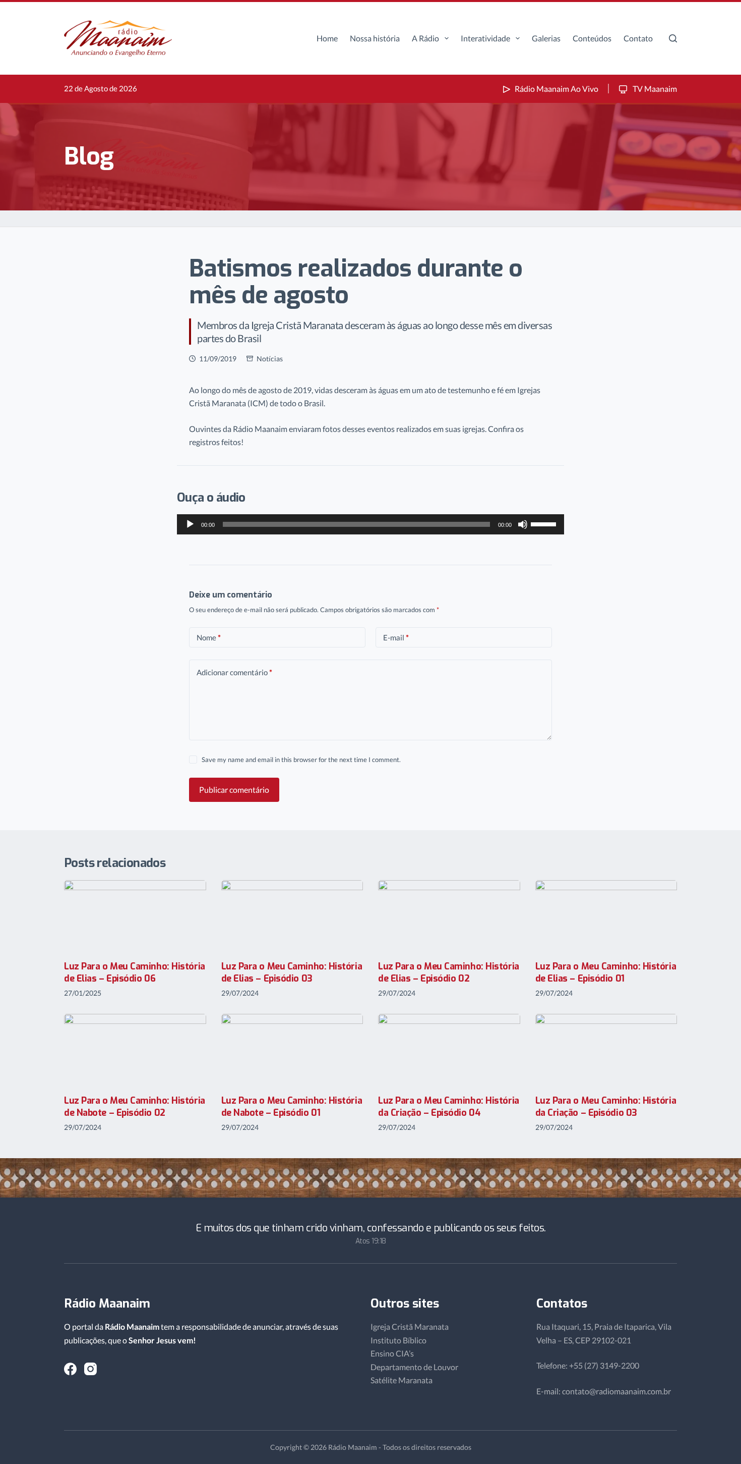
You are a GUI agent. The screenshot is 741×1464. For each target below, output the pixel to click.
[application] (370, 524)
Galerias (546, 38)
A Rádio (425, 38)
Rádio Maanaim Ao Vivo (556, 88)
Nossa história (375, 38)
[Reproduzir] (190, 524)
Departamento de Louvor (414, 1367)
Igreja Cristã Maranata (410, 1326)
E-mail (396, 637)
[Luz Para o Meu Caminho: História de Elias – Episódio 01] (606, 915)
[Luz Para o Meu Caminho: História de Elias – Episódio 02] (449, 915)
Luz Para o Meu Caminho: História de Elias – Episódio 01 (605, 972)
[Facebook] (70, 1369)
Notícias (270, 358)
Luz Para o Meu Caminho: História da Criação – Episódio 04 (448, 1106)
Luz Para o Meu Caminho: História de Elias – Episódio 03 (291, 972)
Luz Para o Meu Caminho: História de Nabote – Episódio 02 (134, 1106)
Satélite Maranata (402, 1380)
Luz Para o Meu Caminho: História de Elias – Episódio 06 (134, 972)
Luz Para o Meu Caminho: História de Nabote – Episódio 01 (291, 1106)
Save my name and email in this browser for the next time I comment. (301, 759)
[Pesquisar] (673, 38)
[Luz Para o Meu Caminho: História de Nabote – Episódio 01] (292, 1049)
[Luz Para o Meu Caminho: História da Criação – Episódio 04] (449, 1049)
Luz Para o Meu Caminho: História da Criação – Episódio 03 (605, 1106)
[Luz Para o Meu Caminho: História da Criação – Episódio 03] (606, 1049)
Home (327, 38)
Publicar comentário (234, 789)
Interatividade (485, 38)
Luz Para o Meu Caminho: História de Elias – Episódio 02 (448, 972)
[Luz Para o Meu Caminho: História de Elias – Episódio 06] (135, 915)
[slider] (545, 523)
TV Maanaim (654, 88)
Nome (209, 637)
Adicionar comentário (234, 672)
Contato (638, 38)
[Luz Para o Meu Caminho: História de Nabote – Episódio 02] (135, 1049)
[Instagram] (90, 1369)
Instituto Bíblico (398, 1340)
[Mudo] (523, 524)
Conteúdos (592, 38)
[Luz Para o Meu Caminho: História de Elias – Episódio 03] (292, 915)
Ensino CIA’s (392, 1353)
